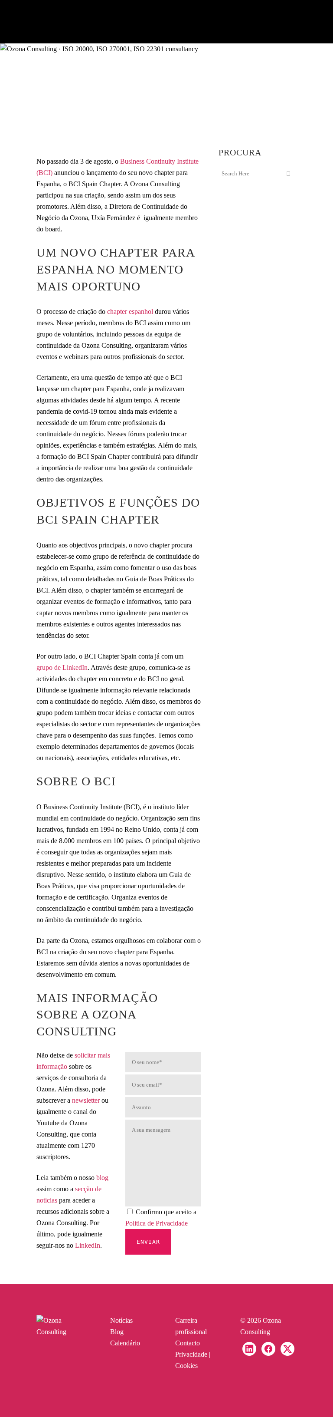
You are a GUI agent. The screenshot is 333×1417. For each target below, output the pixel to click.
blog (102, 1177)
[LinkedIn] (249, 1349)
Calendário (125, 1343)
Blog (117, 1331)
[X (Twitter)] (287, 1349)
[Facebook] (268, 1349)
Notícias (121, 1320)
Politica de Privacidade (156, 1223)
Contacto (187, 1343)
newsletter (86, 1100)
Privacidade (191, 1354)
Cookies (186, 1365)
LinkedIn (87, 1245)
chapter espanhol (130, 311)
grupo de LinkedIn (62, 667)
